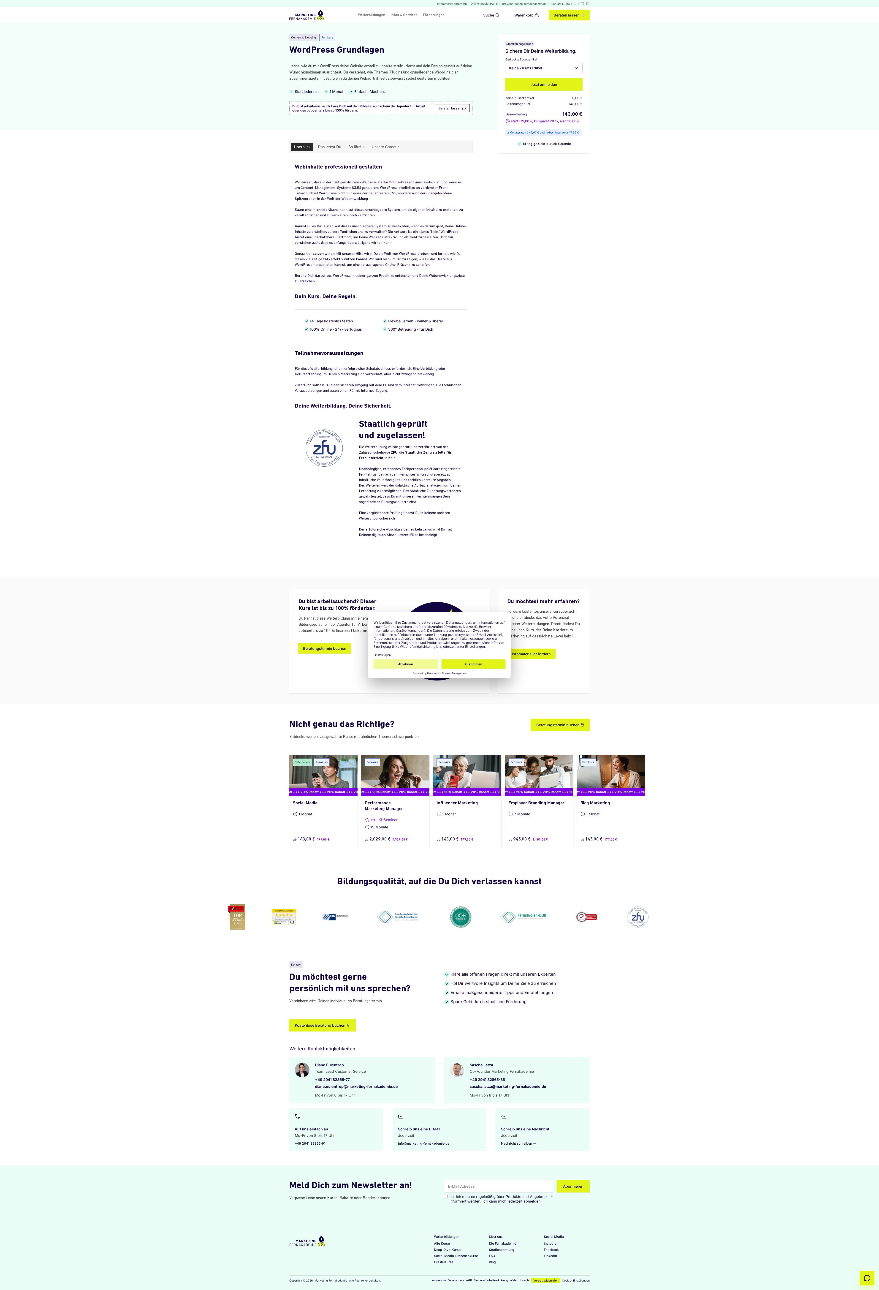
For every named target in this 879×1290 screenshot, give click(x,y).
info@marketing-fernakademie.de (524, 3)
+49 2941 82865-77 (332, 1079)
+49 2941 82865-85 (487, 1079)
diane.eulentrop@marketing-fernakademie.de (356, 1086)
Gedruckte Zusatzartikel (521, 59)
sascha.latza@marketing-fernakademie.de (508, 1086)
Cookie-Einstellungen (576, 1280)
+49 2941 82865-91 (563, 3)
